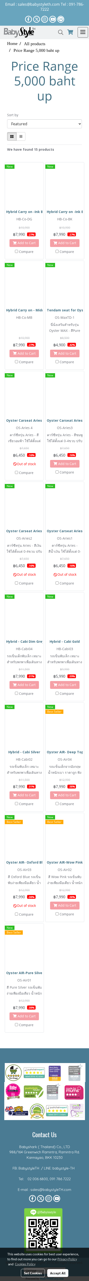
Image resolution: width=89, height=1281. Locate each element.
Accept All (58, 1273)
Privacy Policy (67, 1259)
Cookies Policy (25, 1264)
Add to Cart (26, 243)
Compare (26, 251)
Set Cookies (33, 1273)
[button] (59, 32)
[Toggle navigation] (83, 32)
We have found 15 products (30, 149)
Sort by (14, 115)
